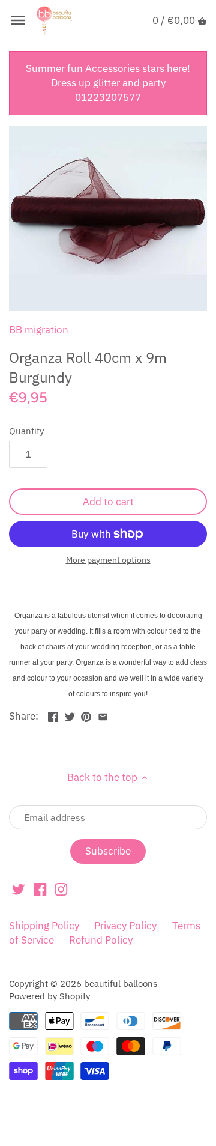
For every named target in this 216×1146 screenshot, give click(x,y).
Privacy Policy (125, 925)
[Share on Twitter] (70, 714)
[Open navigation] (18, 20)
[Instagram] (61, 889)
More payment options (108, 560)
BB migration (38, 329)
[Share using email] (103, 714)
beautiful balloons (120, 983)
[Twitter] (18, 889)
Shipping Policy (44, 925)
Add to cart (108, 501)
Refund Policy (101, 940)
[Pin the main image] (86, 714)
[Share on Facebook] (53, 714)
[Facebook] (40, 889)
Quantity (26, 430)
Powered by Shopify (49, 996)
